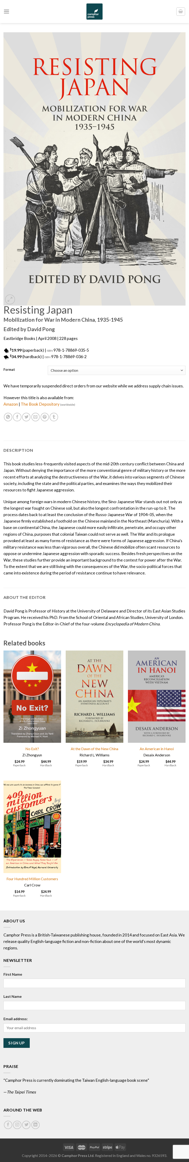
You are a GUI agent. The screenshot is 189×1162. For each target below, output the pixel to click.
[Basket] (180, 11)
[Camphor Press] (94, 11)
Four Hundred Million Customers (32, 879)
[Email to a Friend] (35, 417)
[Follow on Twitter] (26, 1125)
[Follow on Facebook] (8, 1125)
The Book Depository (48, 404)
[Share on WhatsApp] (8, 417)
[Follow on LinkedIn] (35, 1125)
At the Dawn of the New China (94, 748)
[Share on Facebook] (17, 417)
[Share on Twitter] (26, 417)
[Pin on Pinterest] (45, 417)
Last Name (12, 996)
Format (9, 369)
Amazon (10, 404)
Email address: (15, 1018)
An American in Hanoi (157, 748)
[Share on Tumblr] (54, 417)
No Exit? (32, 748)
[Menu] (6, 12)
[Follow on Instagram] (17, 1125)
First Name (12, 974)
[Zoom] (10, 299)
